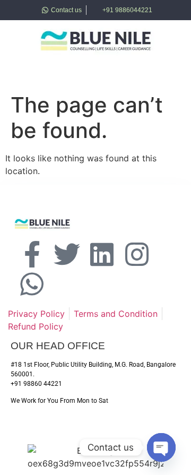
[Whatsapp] (32, 284)
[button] (28, 72)
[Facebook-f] (32, 254)
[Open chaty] (161, 447)
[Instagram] (137, 254)
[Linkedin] (102, 254)
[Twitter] (67, 254)
